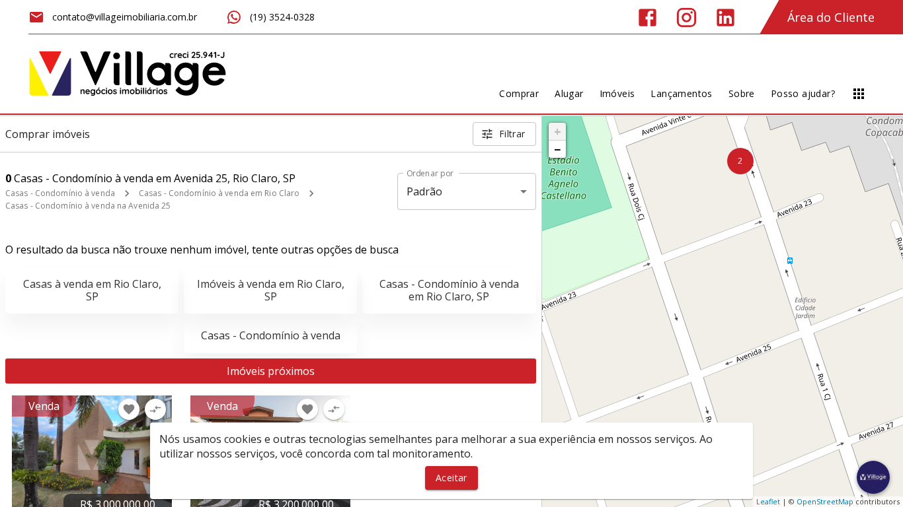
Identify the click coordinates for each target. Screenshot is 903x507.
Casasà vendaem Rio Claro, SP (92, 290)
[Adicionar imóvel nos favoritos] (128, 409)
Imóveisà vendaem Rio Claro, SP (270, 290)
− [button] (557, 149)
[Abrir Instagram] (686, 17)
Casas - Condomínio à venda (60, 193)
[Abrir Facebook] (647, 17)
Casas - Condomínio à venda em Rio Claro (219, 193)
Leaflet (768, 501)
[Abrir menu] (859, 94)
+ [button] (557, 131)
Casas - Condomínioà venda (270, 335)
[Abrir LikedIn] (725, 17)
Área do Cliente (831, 17)
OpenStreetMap (825, 501)
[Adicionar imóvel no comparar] (155, 409)
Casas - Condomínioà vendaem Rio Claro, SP (449, 290)
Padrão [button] (425, 191)
